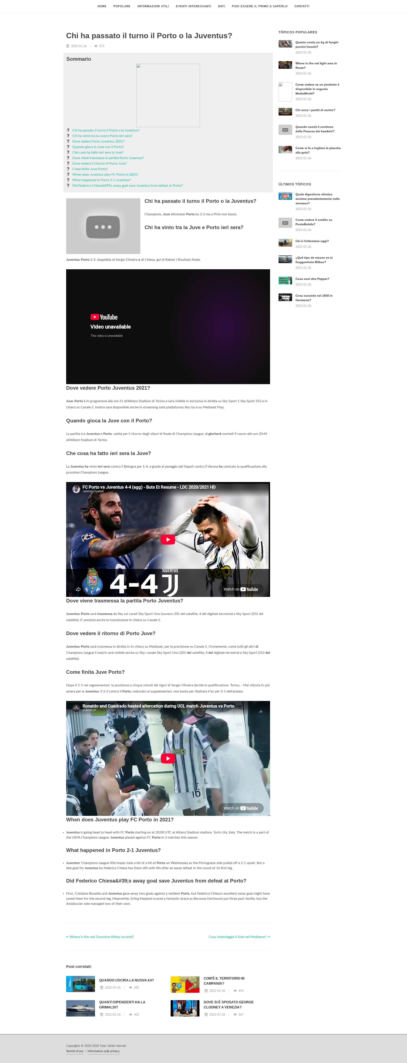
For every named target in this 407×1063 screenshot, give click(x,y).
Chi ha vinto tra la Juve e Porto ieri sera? (102, 136)
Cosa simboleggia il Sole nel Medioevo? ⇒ (239, 990)
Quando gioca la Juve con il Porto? (98, 147)
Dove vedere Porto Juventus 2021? (98, 141)
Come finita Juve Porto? (90, 169)
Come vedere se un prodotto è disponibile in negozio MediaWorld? (317, 89)
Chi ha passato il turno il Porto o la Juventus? (105, 130)
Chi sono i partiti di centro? (315, 110)
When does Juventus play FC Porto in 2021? (105, 174)
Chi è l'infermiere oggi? (312, 294)
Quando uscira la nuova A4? (126, 1033)
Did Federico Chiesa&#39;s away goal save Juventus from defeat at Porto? (127, 185)
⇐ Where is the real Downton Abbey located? (100, 990)
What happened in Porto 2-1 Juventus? (101, 180)
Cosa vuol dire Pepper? (312, 332)
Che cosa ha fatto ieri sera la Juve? (97, 152)
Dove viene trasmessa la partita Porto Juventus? (108, 158)
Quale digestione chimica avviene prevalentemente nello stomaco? (317, 252)
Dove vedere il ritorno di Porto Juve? (99, 163)
